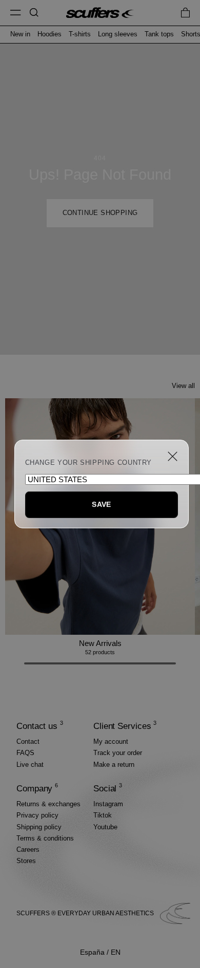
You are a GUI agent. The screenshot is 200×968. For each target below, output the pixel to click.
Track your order (117, 753)
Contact (27, 741)
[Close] (172, 456)
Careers (27, 849)
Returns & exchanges (48, 804)
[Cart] (185, 12)
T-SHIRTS (80, 34)
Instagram (108, 804)
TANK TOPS (159, 34)
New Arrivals (100, 643)
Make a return (113, 764)
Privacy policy (37, 815)
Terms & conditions (45, 838)
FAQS (25, 753)
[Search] (34, 12)
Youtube (105, 827)
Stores (26, 861)
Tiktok (102, 815)
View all (183, 386)
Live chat (30, 764)
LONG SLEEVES (117, 34)
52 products (100, 652)
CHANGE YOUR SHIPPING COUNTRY (88, 462)
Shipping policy (39, 827)
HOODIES (49, 34)
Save (101, 504)
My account (110, 741)
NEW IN (20, 34)
